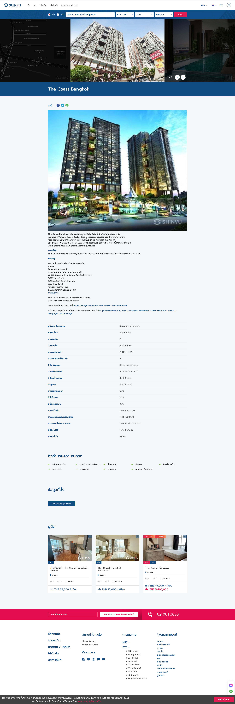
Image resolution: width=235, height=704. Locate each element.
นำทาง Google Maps (61, 503)
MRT (125, 642)
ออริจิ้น (160, 652)
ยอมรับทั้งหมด (223, 699)
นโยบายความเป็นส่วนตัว (89, 701)
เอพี (158, 658)
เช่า (35, 5)
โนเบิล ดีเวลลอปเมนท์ (166, 669)
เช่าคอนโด (54, 640)
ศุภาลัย (160, 648)
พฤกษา (160, 641)
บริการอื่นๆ (54, 659)
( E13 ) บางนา (132, 651)
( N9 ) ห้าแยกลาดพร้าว (136, 679)
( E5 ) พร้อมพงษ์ (133, 668)
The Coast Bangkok (110, 568)
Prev (52, 548)
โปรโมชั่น (54, 5)
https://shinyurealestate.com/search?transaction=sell (100, 305)
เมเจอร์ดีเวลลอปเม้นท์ (166, 655)
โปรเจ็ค (43, 5)
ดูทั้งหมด (160, 676)
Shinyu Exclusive (90, 645)
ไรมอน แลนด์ (162, 672)
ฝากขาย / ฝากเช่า (69, 5)
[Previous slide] (177, 77)
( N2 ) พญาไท (132, 675)
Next (88, 548)
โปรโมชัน (53, 653)
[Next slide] (183, 77)
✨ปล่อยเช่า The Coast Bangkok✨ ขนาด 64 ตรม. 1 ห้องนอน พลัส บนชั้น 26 (70, 568)
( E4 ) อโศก (131, 672)
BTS (125, 647)
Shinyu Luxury (89, 641)
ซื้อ (29, 5)
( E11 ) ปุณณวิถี (133, 654)
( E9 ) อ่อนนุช (132, 658)
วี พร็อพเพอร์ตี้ (163, 645)
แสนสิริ (160, 665)
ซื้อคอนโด (54, 633)
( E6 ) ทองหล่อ (133, 665)
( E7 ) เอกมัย (132, 661)
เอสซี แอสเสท (163, 662)
